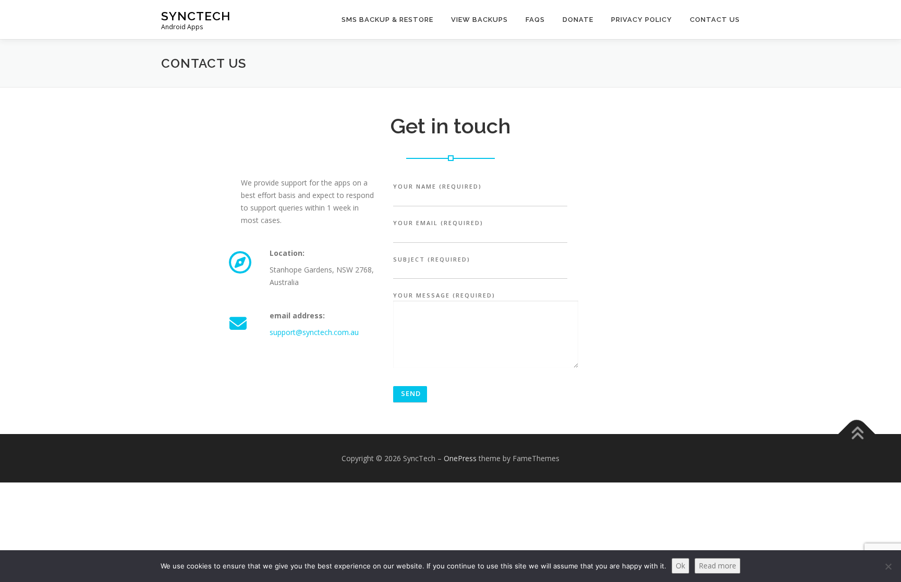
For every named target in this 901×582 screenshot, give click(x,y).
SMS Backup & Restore (387, 19)
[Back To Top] (856, 433)
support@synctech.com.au (314, 332)
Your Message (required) (444, 295)
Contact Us (715, 19)
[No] (888, 566)
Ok (680, 566)
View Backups (479, 19)
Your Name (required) (437, 186)
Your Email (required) (438, 223)
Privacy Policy (641, 19)
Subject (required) (431, 259)
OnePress (460, 458)
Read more (717, 566)
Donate (578, 19)
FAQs (535, 19)
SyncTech (195, 16)
